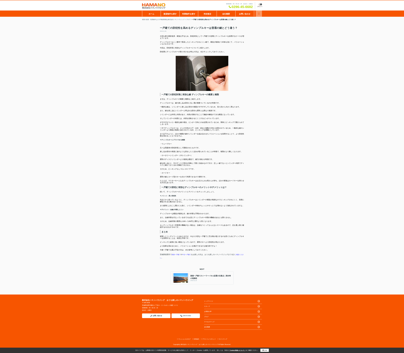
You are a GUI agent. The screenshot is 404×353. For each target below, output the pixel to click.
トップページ (208, 301)
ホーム (151, 14)
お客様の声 (207, 311)
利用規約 (196, 339)
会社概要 (226, 14)
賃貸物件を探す (170, 14)
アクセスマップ (209, 322)
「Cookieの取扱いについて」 (237, 350)
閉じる (264, 350)
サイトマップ (223, 339)
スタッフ (207, 306)
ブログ (206, 316)
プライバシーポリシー (209, 339)
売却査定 (207, 14)
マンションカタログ (184, 339)
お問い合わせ (244, 14)
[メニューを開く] (259, 14)
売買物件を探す (188, 14)
